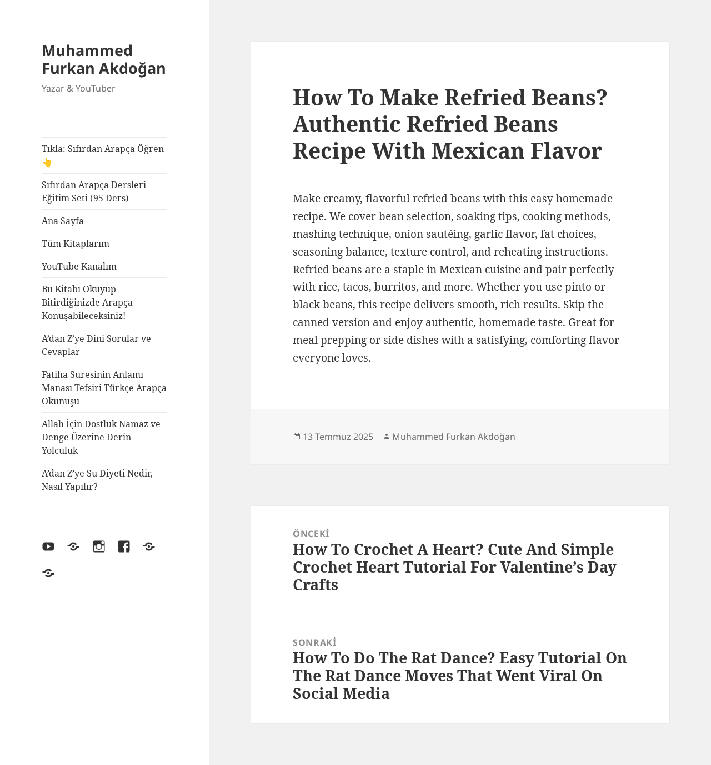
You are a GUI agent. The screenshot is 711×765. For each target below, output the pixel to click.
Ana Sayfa (63, 221)
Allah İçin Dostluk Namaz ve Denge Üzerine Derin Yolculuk (101, 437)
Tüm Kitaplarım (75, 243)
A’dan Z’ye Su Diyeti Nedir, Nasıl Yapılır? (97, 480)
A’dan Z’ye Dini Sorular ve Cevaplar (96, 345)
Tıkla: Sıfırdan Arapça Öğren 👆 (103, 155)
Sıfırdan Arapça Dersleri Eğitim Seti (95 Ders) (94, 191)
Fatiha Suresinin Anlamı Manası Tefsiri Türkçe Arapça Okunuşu (104, 387)
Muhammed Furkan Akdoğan (104, 59)
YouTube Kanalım (79, 266)
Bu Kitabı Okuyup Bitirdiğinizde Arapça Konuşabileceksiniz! (87, 302)
